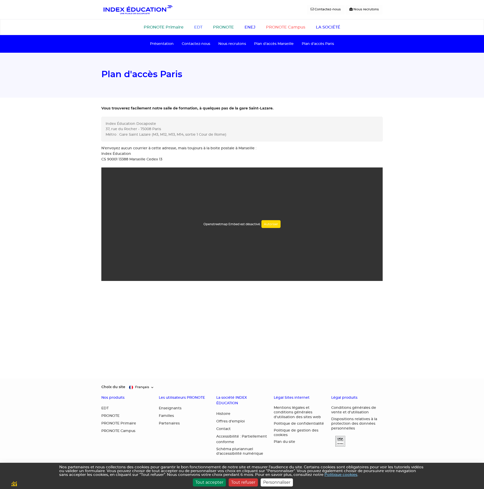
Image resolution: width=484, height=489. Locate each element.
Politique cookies (340, 475)
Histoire (223, 414)
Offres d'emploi (230, 421)
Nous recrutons (232, 44)
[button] (338, 441)
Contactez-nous (196, 44)
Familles (166, 416)
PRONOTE (223, 27)
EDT (198, 27)
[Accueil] (137, 9)
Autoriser (271, 224)
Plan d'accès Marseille (274, 44)
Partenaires (169, 423)
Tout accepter (209, 482)
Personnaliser (276, 482)
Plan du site (284, 442)
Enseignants (170, 408)
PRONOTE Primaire (164, 27)
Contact (223, 429)
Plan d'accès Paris (318, 44)
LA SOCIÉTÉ (328, 27)
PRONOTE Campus (285, 27)
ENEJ (250, 27)
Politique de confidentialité (299, 423)
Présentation (162, 44)
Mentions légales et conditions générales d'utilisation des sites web (297, 412)
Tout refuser (243, 482)
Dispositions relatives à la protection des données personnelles (354, 423)
